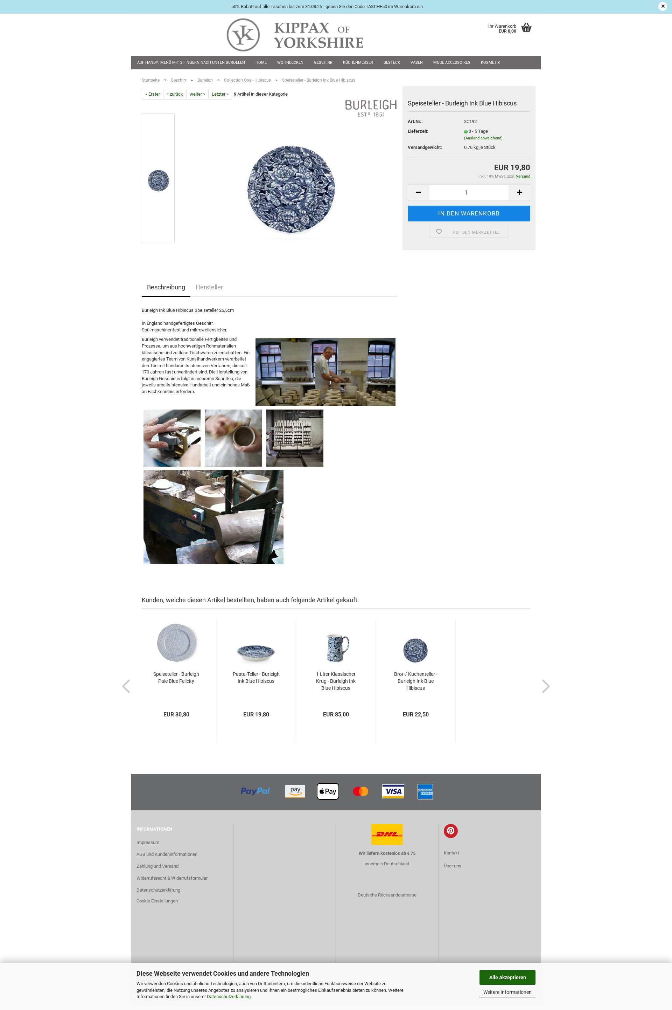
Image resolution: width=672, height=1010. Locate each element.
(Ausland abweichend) (483, 138)
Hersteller (209, 287)
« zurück (175, 94)
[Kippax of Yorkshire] (301, 35)
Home (261, 62)
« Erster (152, 94)
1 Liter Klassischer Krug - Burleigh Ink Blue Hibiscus (336, 681)
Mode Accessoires (451, 62)
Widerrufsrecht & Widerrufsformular (172, 878)
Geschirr (323, 62)
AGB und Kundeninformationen (166, 854)
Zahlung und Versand (157, 866)
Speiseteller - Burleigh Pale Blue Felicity (176, 677)
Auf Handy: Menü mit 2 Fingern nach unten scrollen (191, 62)
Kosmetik (490, 62)
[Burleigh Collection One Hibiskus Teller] (289, 178)
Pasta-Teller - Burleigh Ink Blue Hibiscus (256, 677)
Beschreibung (166, 287)
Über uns (452, 865)
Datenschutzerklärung (229, 996)
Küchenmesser (358, 62)
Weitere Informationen (507, 992)
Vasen (417, 62)
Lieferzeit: (418, 131)
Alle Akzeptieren (507, 977)
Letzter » (220, 94)
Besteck (392, 62)
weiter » (197, 94)
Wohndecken (290, 62)
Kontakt (451, 853)
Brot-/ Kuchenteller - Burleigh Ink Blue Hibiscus (416, 681)
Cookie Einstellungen (157, 900)
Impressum (147, 842)
